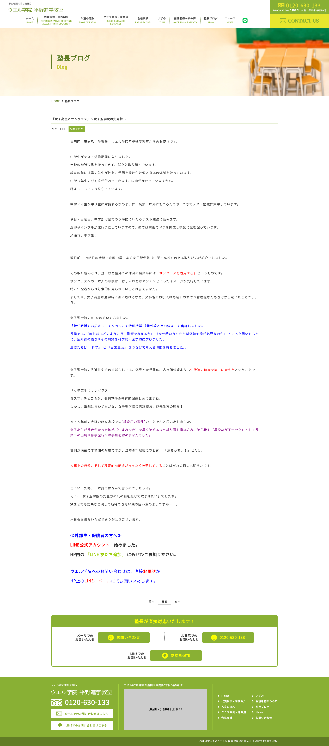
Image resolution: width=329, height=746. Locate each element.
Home (55, 101)
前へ (151, 601)
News (259, 712)
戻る (164, 601)
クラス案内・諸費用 (233, 712)
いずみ (260, 695)
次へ (177, 601)
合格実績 (226, 717)
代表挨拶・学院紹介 (233, 701)
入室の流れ (228, 706)
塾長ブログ (262, 706)
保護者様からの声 (267, 701)
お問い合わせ (264, 717)
